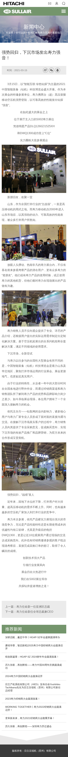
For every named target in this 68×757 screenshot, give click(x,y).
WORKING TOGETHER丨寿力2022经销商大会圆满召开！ (33, 708)
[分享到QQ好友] (57, 70)
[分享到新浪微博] (45, 70)
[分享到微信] (51, 70)
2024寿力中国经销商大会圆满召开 (24, 676)
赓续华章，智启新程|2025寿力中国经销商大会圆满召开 (34, 647)
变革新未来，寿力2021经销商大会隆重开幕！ (30, 718)
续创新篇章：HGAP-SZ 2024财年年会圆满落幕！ (32, 656)
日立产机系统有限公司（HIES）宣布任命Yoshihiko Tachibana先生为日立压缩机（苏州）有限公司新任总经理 (33, 687)
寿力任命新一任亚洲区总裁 (33, 606)
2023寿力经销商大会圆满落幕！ (22, 698)
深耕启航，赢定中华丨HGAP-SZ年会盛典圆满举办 (32, 637)
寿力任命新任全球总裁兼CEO (34, 611)
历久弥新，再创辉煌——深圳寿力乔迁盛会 (28, 726)
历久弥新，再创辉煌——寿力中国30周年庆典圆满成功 (33, 666)
